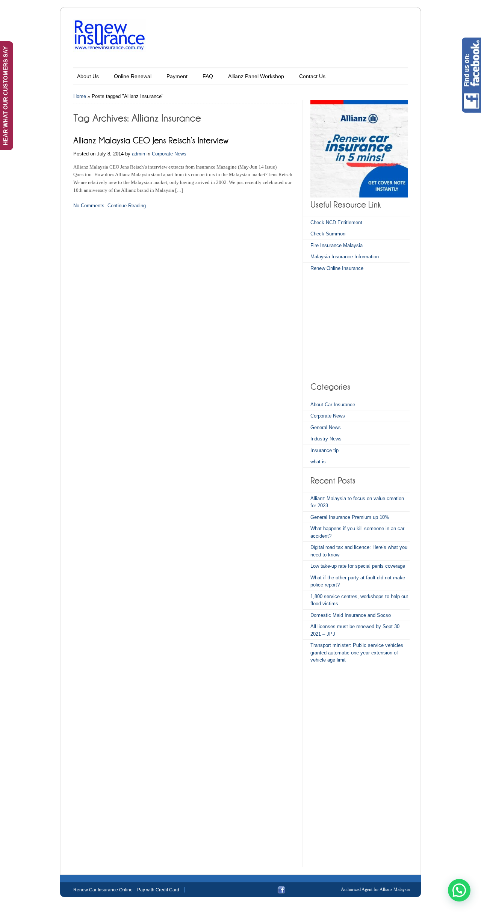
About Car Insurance (332, 404)
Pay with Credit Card (158, 889)
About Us (88, 76)
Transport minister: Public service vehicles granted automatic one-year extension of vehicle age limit (356, 652)
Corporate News (169, 154)
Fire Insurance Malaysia (336, 245)
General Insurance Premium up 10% (349, 517)
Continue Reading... (128, 205)
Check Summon (327, 234)
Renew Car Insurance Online (103, 889)
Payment (177, 76)
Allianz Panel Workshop (256, 76)
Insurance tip (324, 450)
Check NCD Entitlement (336, 222)
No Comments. (89, 205)
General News (325, 427)
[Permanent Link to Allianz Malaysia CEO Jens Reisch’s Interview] (150, 139)
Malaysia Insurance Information (344, 256)
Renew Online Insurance (336, 268)
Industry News (326, 439)
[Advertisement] (357, 327)
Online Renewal (132, 76)
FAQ (208, 76)
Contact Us (312, 76)
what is (318, 461)
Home (79, 96)
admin (138, 154)
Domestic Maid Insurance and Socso (350, 615)
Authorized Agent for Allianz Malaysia (375, 889)
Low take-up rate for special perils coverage (357, 566)
